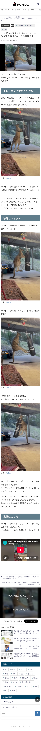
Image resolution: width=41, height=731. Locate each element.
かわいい (30, 674)
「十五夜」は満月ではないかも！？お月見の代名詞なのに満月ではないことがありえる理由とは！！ (20, 577)
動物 (12, 25)
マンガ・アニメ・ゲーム (19, 9)
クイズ (15, 682)
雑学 (2, 9)
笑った (7, 678)
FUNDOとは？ (8, 702)
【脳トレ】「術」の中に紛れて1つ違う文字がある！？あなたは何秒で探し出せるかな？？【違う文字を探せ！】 (21, 583)
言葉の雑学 (25, 678)
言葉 (21, 674)
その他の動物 (5, 25)
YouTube (8, 178)
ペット (22, 669)
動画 (5, 29)
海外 (14, 674)
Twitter (13, 690)
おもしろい (8, 686)
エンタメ (7, 9)
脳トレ (13, 669)
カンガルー (30, 25)
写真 (6, 682)
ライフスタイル (32, 9)
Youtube (20, 25)
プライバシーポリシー (10, 707)
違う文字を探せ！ (27, 682)
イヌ (28, 686)
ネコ (30, 669)
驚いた (35, 678)
